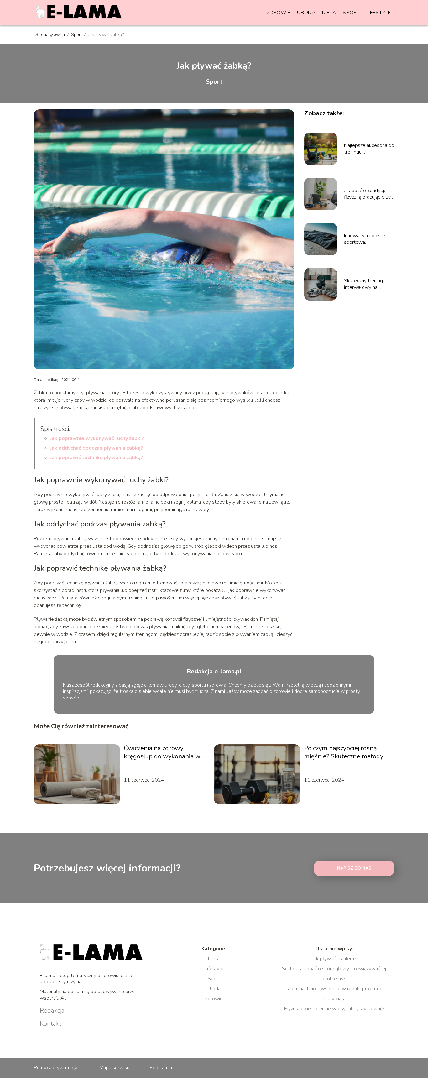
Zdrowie (279, 12)
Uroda (306, 12)
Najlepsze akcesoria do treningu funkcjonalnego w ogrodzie (369, 148)
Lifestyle (378, 12)
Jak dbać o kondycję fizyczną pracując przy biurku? (367, 194)
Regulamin (160, 1067)
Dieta (329, 12)
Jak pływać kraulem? (334, 958)
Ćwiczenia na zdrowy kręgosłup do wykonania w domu (162, 752)
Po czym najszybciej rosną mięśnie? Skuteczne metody (343, 752)
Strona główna (50, 35)
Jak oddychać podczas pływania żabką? (96, 448)
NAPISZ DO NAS (354, 868)
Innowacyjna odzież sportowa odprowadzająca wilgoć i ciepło (364, 239)
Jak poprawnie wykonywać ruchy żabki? (97, 438)
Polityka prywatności (56, 1067)
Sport (351, 12)
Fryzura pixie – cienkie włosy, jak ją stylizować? (334, 1008)
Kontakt (50, 1024)
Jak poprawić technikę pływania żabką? (96, 457)
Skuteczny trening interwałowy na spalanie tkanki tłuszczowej (363, 284)
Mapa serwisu (114, 1067)
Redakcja (52, 1011)
